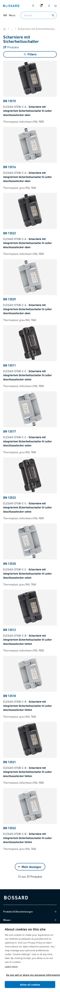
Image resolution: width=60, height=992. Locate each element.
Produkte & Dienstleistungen (18, 911)
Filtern (32, 54)
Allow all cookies (30, 984)
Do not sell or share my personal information (28, 975)
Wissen (7, 919)
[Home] (4, 29)
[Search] (53, 15)
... (12, 28)
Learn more (11, 966)
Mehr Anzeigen (31, 867)
